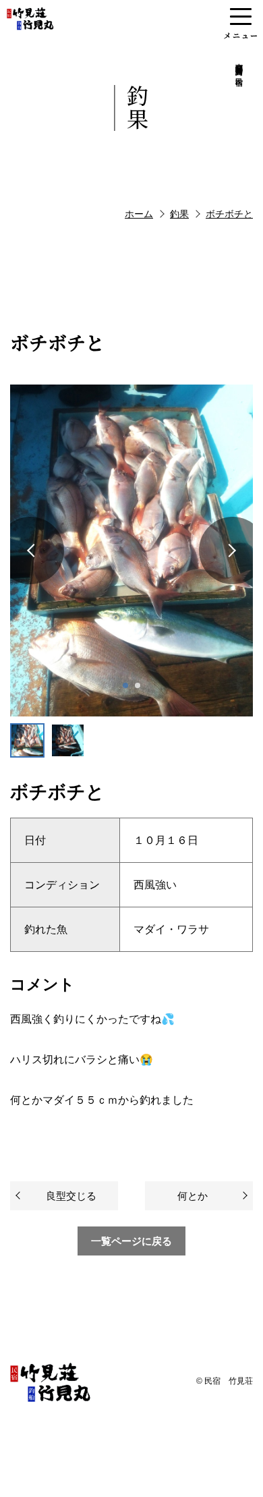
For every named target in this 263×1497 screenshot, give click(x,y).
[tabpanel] (131, 551)
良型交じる (71, 1196)
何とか (192, 1196)
